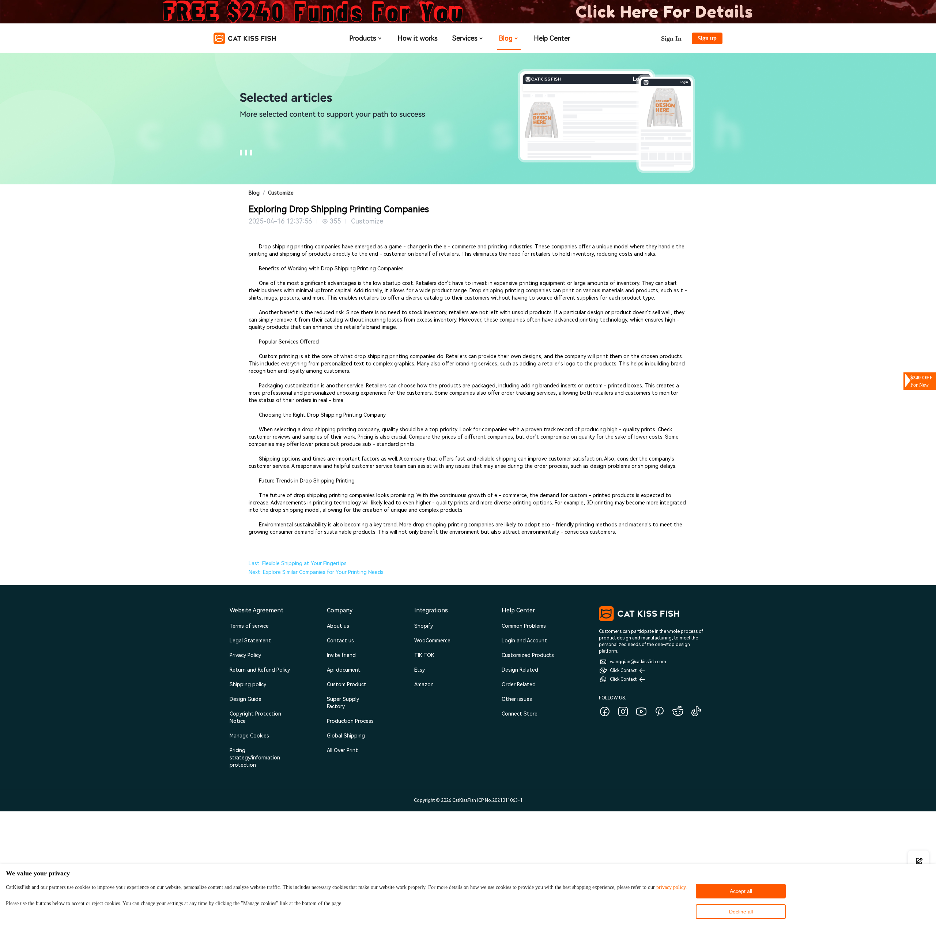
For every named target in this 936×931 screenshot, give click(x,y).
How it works (417, 38)
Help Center (552, 38)
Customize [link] (281, 192)
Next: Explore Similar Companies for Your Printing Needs (316, 572)
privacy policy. (671, 887)
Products (362, 38)
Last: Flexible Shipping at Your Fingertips (298, 563)
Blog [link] (254, 192)
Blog (506, 38)
